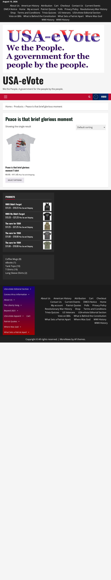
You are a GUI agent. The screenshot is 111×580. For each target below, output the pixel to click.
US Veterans (64, 12)
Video (103, 96)
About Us (14, 5)
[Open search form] (89, 97)
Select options (15, 180)
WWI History (48, 19)
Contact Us (77, 5)
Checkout (65, 5)
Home (22, 9)
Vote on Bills (15, 16)
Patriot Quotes (48, 9)
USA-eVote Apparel (12, 316)
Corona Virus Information (15, 294)
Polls (60, 9)
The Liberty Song (11, 305)
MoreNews (65, 339)
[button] (6, 97)
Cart (56, 5)
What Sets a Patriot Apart (71, 16)
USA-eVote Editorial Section (87, 12)
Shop (13, 12)
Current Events (92, 5)
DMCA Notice (10, 9)
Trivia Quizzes (49, 12)
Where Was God (94, 16)
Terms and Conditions (29, 12)
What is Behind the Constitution (39, 16)
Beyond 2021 (10, 310)
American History (30, 5)
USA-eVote (23, 80)
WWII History (62, 19)
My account (33, 9)
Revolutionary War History (93, 9)
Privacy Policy (71, 9)
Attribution (46, 5)
